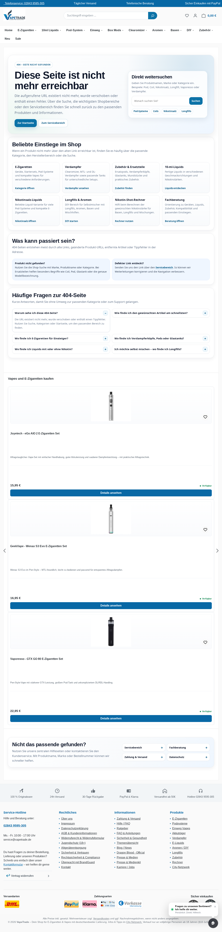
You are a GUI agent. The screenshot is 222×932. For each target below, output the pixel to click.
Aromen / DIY (180, 847)
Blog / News (124, 847)
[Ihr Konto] (195, 15)
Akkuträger (179, 833)
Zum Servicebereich (53, 122)
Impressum (68, 823)
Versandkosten (101, 918)
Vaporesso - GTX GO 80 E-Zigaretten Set (36, 658)
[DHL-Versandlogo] (11, 904)
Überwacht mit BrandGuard (78, 862)
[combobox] (106, 15)
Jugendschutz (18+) (73, 842)
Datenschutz (188, 757)
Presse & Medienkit (129, 862)
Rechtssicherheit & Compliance (80, 857)
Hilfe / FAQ (123, 823)
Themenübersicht (127, 842)
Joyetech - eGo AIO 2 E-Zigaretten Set (34, 433)
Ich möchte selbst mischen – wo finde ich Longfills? (147, 349)
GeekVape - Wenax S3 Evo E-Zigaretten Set (38, 546)
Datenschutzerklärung (74, 828)
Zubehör (177, 857)
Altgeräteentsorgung (73, 847)
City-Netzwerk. (134, 922)
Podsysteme (179, 823)
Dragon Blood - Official (131, 852)
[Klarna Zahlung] (89, 903)
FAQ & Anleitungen (128, 833)
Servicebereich (164, 267)
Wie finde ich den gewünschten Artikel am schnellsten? (150, 313)
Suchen (196, 100)
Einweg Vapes (181, 828)
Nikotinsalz (170, 111)
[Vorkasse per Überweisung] (130, 904)
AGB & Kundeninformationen (79, 833)
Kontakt (66, 867)
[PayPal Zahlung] (71, 903)
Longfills (186, 111)
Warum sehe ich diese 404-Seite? (36, 313)
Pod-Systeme (141, 111)
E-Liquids (178, 842)
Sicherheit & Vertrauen (75, 852)
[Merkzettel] (187, 15)
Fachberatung (188, 747)
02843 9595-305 (14, 825)
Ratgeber (122, 828)
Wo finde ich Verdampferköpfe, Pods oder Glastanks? (149, 338)
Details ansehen (111, 492)
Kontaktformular (13, 864)
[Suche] (152, 15)
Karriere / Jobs (126, 867)
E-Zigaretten (179, 818)
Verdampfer (179, 838)
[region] (111, 550)
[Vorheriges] (4, 550)
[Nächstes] (217, 550)
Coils (155, 111)
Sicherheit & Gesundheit (132, 838)
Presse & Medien (127, 857)
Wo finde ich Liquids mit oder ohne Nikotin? (43, 349)
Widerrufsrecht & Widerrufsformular (82, 838)
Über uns (66, 818)
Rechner (177, 862)
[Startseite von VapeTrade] (20, 15)
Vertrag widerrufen (22, 875)
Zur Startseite (26, 122)
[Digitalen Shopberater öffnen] (213, 923)
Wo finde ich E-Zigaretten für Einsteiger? (41, 338)
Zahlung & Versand (144, 757)
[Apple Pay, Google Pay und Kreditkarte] (107, 903)
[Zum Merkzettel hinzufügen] (205, 417)
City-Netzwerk (181, 867)
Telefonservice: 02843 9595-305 (23, 3)
